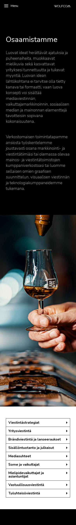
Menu (14, 6)
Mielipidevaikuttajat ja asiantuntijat (26, 475)
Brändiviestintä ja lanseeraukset (34, 439)
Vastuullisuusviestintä (26, 484)
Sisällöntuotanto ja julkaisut (31, 447)
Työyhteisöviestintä (24, 493)
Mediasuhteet (19, 456)
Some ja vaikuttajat (24, 464)
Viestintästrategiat (23, 422)
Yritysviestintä (19, 431)
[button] (38, 422)
